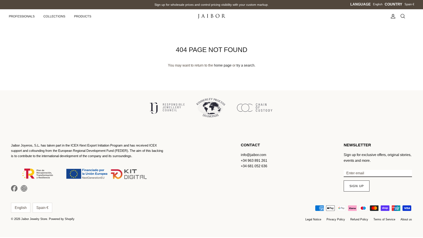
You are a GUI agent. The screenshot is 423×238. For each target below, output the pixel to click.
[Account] (392, 16)
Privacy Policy (336, 219)
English (377, 4)
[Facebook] (14, 188)
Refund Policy (359, 219)
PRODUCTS (82, 16)
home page (223, 65)
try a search (245, 65)
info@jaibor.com (253, 155)
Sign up (356, 186)
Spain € (409, 4)
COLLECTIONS (54, 16)
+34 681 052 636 (254, 166)
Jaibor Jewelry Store (34, 219)
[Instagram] (24, 188)
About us (406, 219)
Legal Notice (313, 219)
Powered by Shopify (61, 219)
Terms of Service (384, 219)
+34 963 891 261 (254, 160)
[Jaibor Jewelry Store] (211, 16)
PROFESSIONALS (22, 16)
